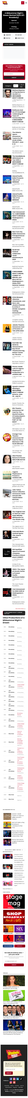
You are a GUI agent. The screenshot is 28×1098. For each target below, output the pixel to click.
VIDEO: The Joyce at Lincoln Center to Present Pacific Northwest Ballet (18, 573)
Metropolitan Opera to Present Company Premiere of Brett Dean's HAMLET (18, 553)
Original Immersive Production (20, 777)
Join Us (22, 1085)
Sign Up (14, 77)
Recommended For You (9, 809)
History (19, 35)
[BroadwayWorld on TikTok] (21, 1079)
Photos (8, 38)
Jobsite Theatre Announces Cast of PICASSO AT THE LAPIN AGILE (18, 328)
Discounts (19, 946)
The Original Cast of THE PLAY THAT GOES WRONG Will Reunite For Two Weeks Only (18, 515)
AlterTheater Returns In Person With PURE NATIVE (18, 458)
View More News (19, 608)
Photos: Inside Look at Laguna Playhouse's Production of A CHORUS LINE (18, 370)
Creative (8, 35)
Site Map (20, 1087)
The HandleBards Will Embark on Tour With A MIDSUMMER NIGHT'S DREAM (18, 160)
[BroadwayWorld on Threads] (10, 1082)
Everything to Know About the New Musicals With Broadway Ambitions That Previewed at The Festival (13, 1032)
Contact (17, 1085)
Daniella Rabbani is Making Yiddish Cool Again (19, 883)
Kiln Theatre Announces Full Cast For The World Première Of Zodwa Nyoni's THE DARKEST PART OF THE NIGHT (18, 415)
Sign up (14, 965)
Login (19, 2)
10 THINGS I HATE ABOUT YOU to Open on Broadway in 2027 (12, 1002)
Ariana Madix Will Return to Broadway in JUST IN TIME (11, 987)
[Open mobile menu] (26, 2)
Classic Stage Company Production (20, 725)
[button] (22, 2)
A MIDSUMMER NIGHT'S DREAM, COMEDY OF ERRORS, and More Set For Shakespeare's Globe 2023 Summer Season (18, 278)
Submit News (8, 1087)
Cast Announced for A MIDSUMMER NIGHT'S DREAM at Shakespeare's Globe (18, 216)
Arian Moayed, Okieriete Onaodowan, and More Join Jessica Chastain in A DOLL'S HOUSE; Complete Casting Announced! (18, 305)
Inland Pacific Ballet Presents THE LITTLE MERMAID (17, 179)
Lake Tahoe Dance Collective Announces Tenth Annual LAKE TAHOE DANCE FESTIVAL (18, 494)
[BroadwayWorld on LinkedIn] (17, 1079)
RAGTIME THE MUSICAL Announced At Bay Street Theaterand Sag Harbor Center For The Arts (18, 348)
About (12, 1085)
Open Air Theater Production (20, 733)
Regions (15, 1087)
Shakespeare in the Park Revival (20, 769)
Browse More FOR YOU (13, 850)
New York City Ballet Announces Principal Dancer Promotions (18, 235)
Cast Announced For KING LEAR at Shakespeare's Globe (18, 592)
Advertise (6, 1085)
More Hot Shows (8, 946)
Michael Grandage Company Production (20, 741)
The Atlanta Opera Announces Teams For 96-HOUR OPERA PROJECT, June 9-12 (17, 138)
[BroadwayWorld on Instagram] (14, 1079)
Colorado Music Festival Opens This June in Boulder (18, 534)
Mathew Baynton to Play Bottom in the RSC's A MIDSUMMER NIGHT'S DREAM (18, 94)
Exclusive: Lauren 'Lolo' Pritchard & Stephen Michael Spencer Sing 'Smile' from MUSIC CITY (19, 858)
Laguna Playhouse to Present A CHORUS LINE (17, 475)
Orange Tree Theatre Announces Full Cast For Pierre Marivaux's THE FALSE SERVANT (17, 439)
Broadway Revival (20, 714)
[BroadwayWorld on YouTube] (14, 1082)
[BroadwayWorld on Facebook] (10, 1079)
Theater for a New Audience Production (20, 750)
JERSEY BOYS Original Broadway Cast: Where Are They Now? (12, 1017)
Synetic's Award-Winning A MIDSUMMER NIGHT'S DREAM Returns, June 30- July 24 (18, 391)
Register (14, 2)
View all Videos (7, 889)
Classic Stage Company (20, 685)
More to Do (20, 38)
